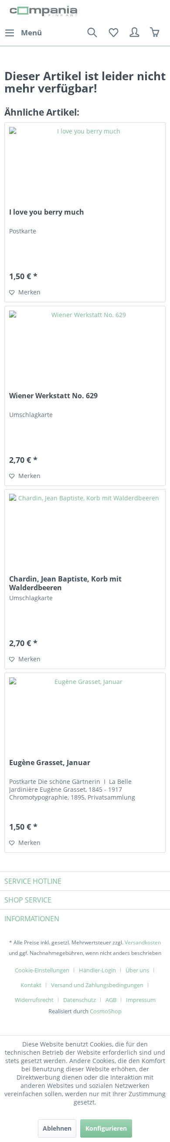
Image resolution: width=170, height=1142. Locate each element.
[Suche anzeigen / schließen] (92, 32)
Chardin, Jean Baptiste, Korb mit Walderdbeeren (65, 583)
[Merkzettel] (113, 32)
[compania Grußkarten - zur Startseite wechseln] (44, 12)
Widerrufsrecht (34, 1000)
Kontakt (30, 985)
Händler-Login (97, 970)
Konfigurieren (106, 1128)
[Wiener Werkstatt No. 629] (85, 350)
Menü (31, 32)
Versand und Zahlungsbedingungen (97, 985)
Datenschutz (79, 1000)
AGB (110, 1000)
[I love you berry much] (85, 166)
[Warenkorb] (156, 32)
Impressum (141, 1000)
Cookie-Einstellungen (42, 970)
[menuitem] (23, 32)
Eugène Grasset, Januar (49, 762)
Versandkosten (143, 942)
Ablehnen (57, 1128)
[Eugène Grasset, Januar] (85, 716)
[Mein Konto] (134, 32)
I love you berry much (46, 212)
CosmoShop (106, 1011)
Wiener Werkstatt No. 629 (53, 395)
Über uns (137, 970)
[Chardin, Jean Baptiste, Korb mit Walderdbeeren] (85, 533)
